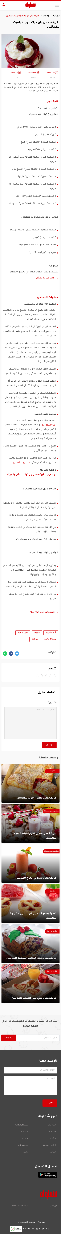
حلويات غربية (23, 633)
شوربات (52, 1125)
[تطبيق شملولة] (30, 1174)
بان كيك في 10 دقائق (47, 278)
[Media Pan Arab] (16, 1229)
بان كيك (35, 639)
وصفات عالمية (50, 639)
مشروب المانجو (21, 462)
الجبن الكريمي (47, 425)
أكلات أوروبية (51, 633)
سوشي (52, 1152)
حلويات (37, 633)
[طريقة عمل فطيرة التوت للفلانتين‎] (30, 783)
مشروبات (23, 1145)
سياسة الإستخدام (20, 1206)
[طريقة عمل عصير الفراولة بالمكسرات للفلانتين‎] (30, 823)
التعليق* (52, 703)
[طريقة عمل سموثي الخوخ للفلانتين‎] (30, 863)
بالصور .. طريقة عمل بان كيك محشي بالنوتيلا (31, 474)
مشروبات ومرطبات (51, 811)
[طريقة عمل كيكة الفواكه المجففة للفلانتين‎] (30, 943)
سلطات (52, 1132)
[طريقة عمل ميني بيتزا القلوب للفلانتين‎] (30, 983)
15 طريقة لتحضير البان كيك (43, 612)
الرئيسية (56, 16)
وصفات (46, 16)
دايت (25, 1152)
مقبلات (52, 1139)
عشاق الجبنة (21, 1125)
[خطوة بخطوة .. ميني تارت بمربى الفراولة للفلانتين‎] (30, 903)
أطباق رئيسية (49, 1145)
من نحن (53, 1206)
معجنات (24, 1132)
